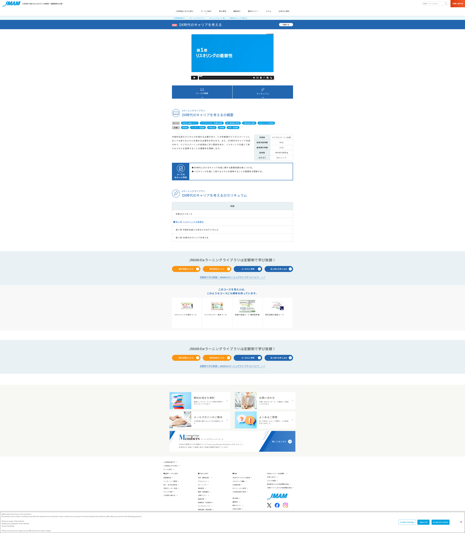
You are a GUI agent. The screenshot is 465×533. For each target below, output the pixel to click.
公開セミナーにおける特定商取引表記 (279, 488)
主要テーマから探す (171, 473)
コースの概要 (202, 93)
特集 (235, 473)
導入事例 (235, 498)
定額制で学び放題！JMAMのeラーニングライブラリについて (229, 277)
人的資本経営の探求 (239, 492)
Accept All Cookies (440, 522)
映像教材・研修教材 (205, 502)
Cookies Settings (407, 522)
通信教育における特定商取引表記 (278, 484)
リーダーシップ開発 (170, 481)
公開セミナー (202, 495)
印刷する (286, 24)
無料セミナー (236, 505)
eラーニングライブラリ (197, 18)
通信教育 (201, 488)
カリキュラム (262, 93)
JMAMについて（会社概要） (276, 473)
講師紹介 (235, 502)
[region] (232, 522)
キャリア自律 (168, 492)
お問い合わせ (271, 477)
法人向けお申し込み (278, 269)
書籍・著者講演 (203, 492)
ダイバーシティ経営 (239, 488)
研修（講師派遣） (204, 478)
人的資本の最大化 (169, 495)
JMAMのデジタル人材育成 (241, 478)
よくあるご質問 (248, 269)
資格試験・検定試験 (205, 509)
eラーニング (202, 485)
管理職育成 (167, 478)
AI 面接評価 (236, 485)
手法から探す (203, 473)
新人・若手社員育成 (170, 485)
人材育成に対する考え (170, 466)
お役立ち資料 (236, 509)
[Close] (461, 522)
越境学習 (201, 499)
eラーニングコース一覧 (217, 18)
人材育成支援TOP (179, 18)
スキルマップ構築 (238, 481)
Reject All (423, 522)
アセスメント (202, 481)
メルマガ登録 (271, 481)
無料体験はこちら (186, 269)
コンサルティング (204, 506)
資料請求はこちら (217, 269)
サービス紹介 (167, 469)
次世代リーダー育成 (170, 488)
